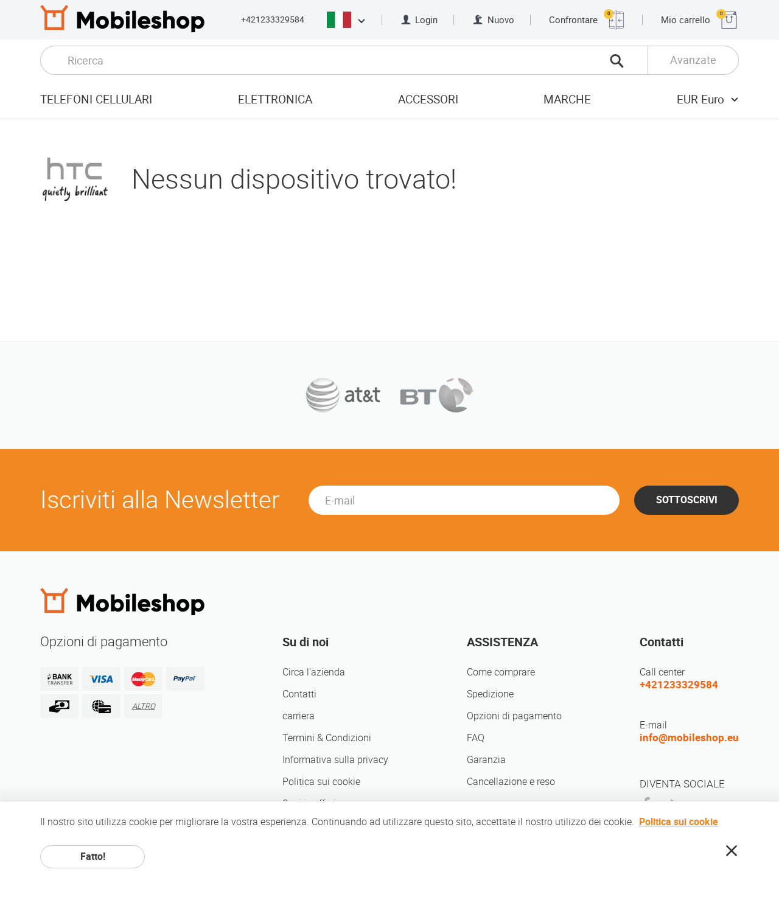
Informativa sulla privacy (335, 760)
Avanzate (693, 60)
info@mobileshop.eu (689, 737)
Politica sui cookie (321, 781)
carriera (298, 716)
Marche (567, 99)
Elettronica (275, 99)
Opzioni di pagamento (514, 716)
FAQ (475, 738)
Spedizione (490, 694)
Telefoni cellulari (96, 99)
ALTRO (143, 706)
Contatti (299, 694)
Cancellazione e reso (511, 781)
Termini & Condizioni (326, 738)
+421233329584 (272, 19)
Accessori (428, 99)
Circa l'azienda (313, 672)
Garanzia (486, 760)
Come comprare (501, 672)
